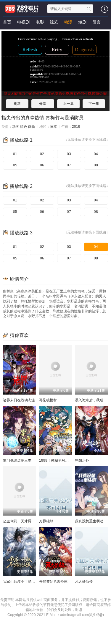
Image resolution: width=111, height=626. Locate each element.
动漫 (68, 22)
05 (15, 165)
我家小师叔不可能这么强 (22, 581)
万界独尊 (46, 521)
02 (42, 154)
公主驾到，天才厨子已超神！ (26, 521)
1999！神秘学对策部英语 (59, 460)
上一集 (68, 104)
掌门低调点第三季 (17, 460)
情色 (23, 127)
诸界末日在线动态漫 (19, 400)
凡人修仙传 (84, 581)
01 (15, 154)
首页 (7, 22)
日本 (53, 127)
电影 (40, 22)
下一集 (94, 104)
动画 (15, 127)
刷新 (17, 104)
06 (42, 165)
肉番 (31, 127)
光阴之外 (82, 460)
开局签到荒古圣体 (53, 581)
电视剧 (23, 22)
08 (96, 165)
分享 (42, 104)
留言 (96, 22)
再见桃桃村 (48, 400)
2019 (76, 127)
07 (69, 165)
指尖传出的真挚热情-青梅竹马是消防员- (43, 117)
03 (69, 154)
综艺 (54, 22)
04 (96, 154)
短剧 (82, 22)
